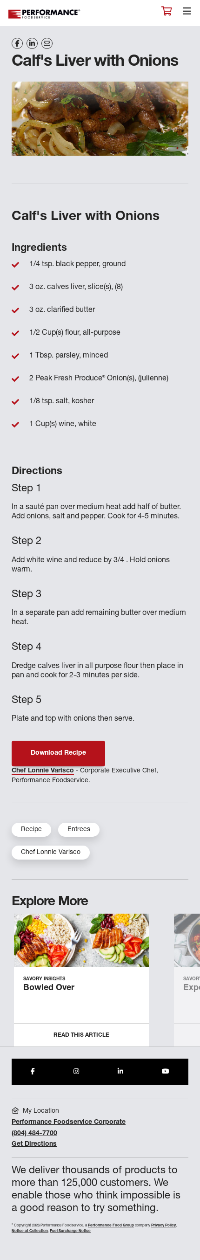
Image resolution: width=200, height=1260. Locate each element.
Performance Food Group (111, 1225)
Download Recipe (58, 753)
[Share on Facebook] (17, 43)
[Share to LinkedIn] (120, 1072)
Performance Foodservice (44, 14)
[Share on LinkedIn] (32, 43)
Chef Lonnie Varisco (43, 771)
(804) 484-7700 (34, 1133)
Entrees (78, 829)
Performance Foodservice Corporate (69, 1122)
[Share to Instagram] (76, 1072)
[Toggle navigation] (187, 13)
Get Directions (34, 1144)
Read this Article (81, 1035)
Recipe (31, 829)
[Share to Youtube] (166, 1072)
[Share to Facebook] (32, 1072)
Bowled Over (48, 988)
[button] (182, 984)
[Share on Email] (47, 43)
